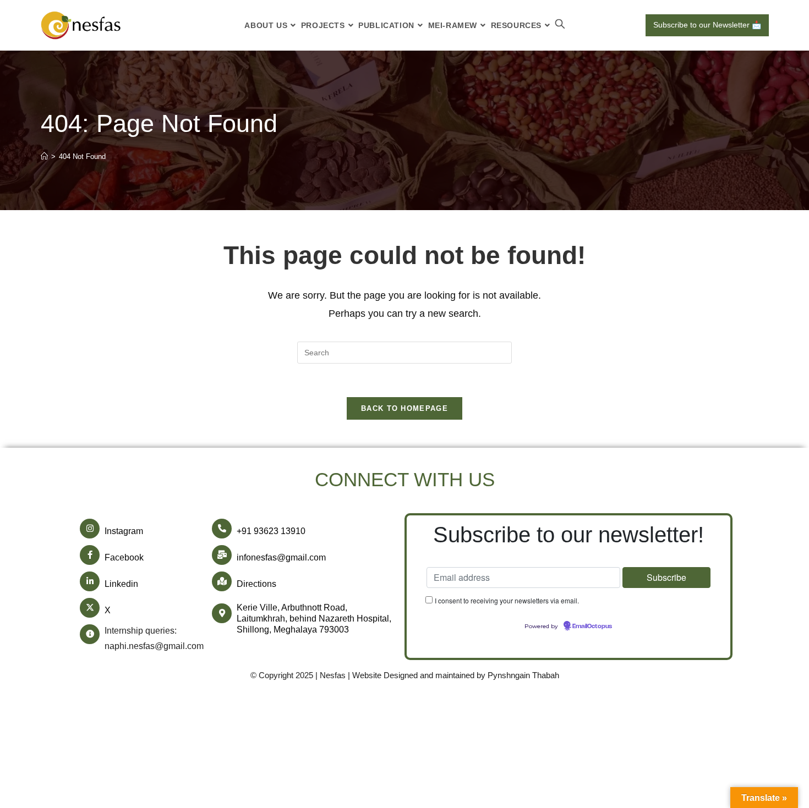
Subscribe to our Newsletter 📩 (707, 24)
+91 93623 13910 (271, 531)
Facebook (124, 557)
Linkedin (121, 584)
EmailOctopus (592, 626)
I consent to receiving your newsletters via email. (507, 600)
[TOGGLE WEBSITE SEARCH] (560, 25)
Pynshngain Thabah (523, 675)
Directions (256, 584)
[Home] (44, 156)
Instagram (124, 531)
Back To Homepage (404, 408)
